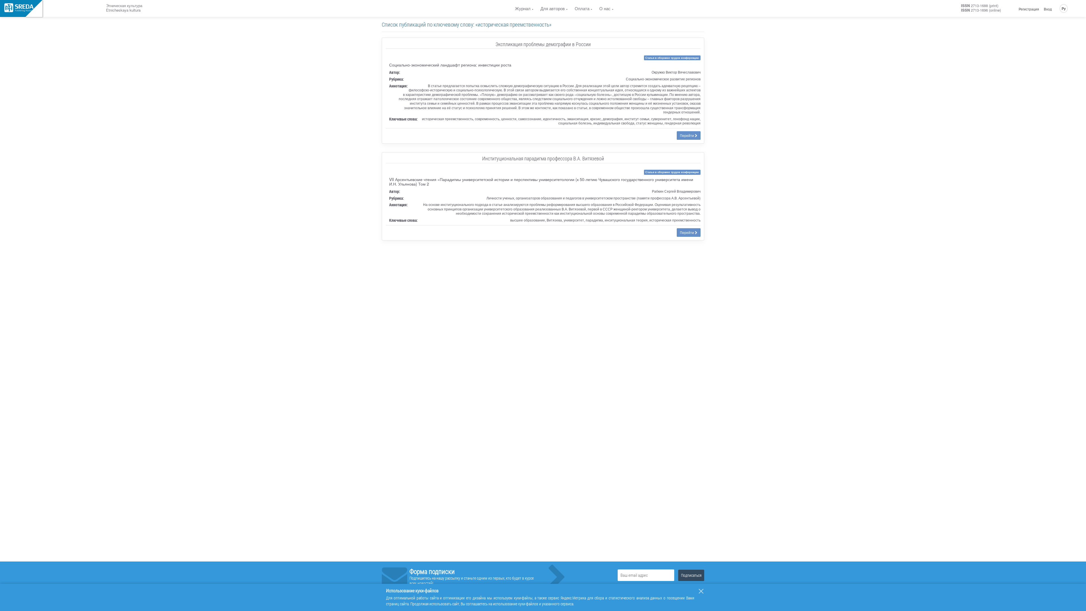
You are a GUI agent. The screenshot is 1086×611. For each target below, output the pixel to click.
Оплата (582, 8)
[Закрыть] (701, 591)
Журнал (523, 8)
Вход (1048, 9)
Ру (1064, 8)
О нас (605, 8)
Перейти (687, 135)
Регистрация (1029, 9)
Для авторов (552, 8)
